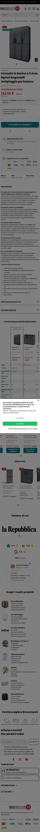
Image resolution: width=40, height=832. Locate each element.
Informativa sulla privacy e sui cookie (23, 429)
